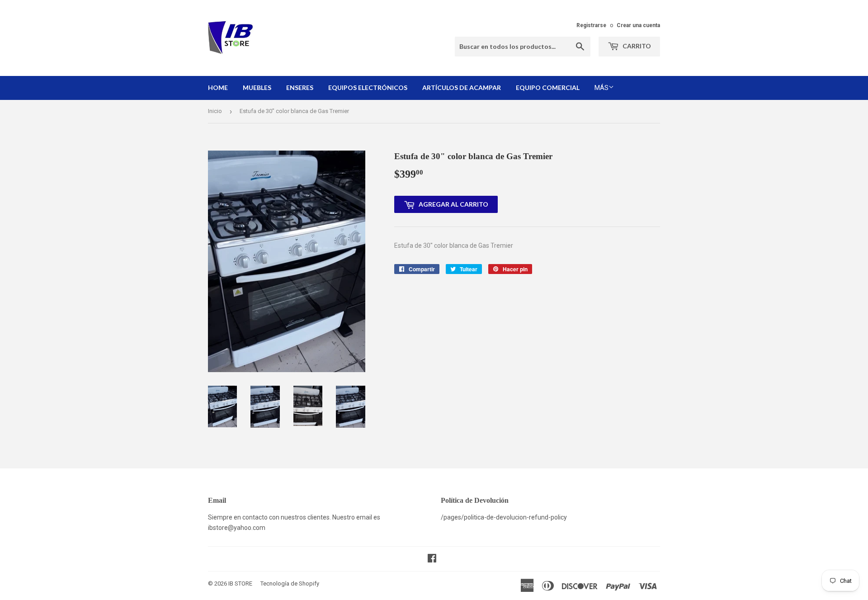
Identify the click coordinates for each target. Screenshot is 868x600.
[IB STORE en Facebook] (432, 559)
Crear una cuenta (638, 25)
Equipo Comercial (548, 87)
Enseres (299, 87)
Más (601, 87)
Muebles (257, 87)
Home (218, 87)
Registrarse (591, 25)
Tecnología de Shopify (289, 583)
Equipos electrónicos (367, 87)
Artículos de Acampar (461, 87)
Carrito (636, 46)
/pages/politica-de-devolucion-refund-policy (504, 517)
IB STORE (240, 583)
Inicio (215, 111)
